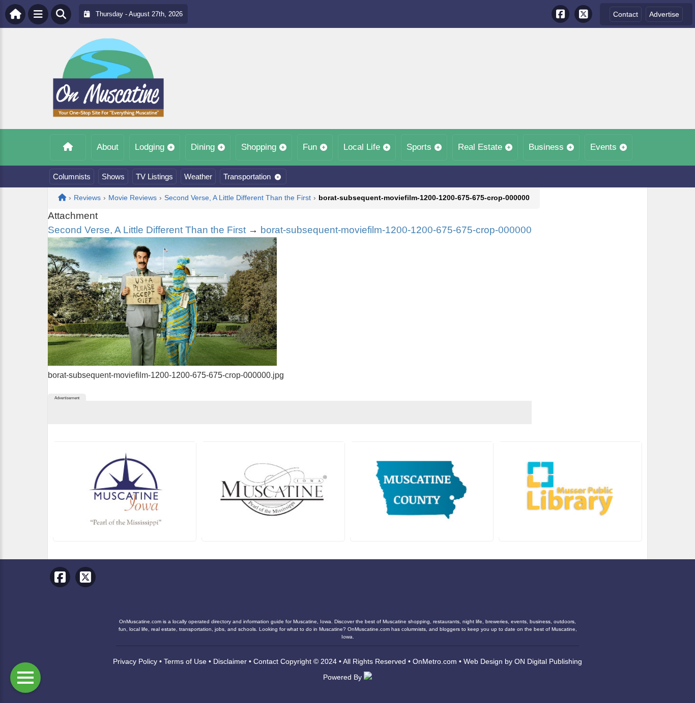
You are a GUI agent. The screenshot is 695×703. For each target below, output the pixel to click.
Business (546, 147)
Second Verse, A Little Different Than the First (147, 230)
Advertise (664, 14)
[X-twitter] (583, 14)
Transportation (247, 176)
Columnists (72, 176)
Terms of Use (185, 661)
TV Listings (154, 176)
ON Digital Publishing (548, 661)
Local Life (361, 147)
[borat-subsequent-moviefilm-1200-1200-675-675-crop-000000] (162, 363)
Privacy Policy (135, 661)
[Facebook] (560, 14)
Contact (625, 14)
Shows (113, 176)
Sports (419, 147)
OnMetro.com (435, 661)
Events (603, 147)
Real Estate (480, 147)
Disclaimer (230, 661)
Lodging (149, 147)
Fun (310, 147)
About (108, 147)
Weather (198, 176)
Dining (203, 147)
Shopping (258, 147)
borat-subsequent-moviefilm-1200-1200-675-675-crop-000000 (396, 230)
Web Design (483, 661)
